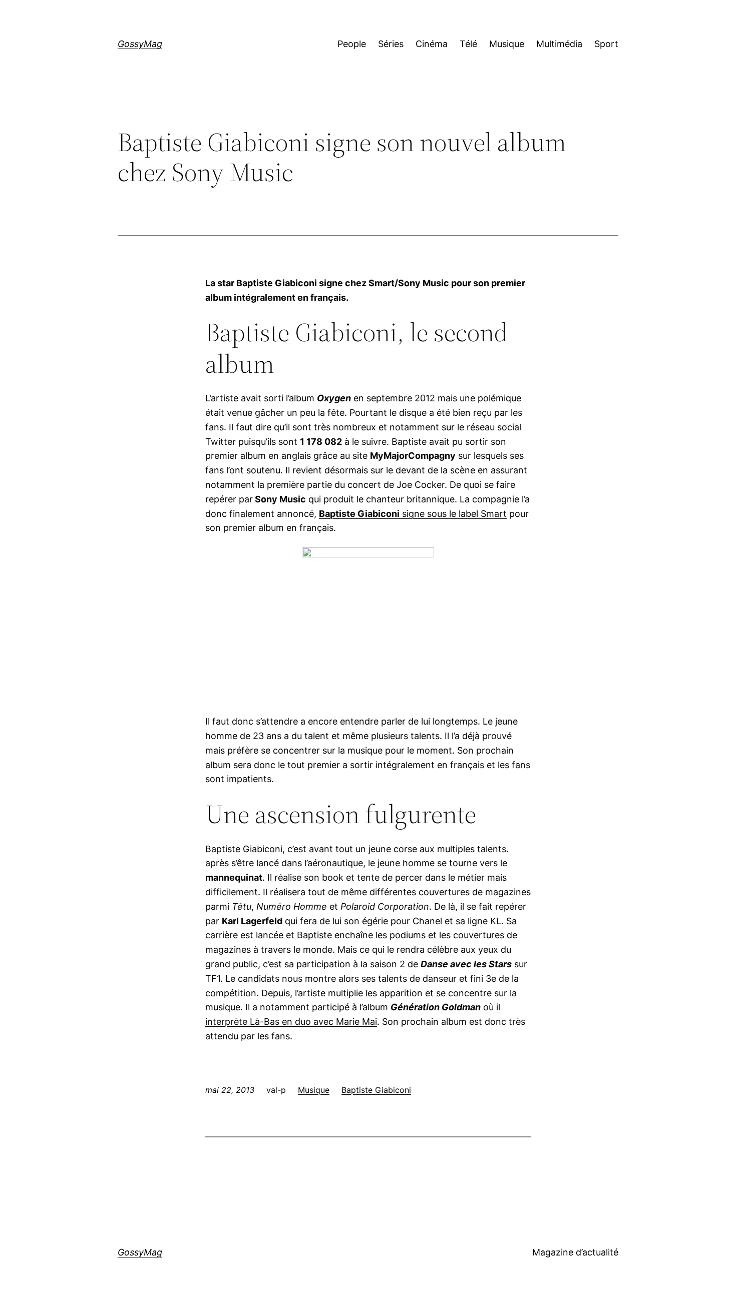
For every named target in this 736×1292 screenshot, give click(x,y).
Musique (313, 1090)
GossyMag (140, 44)
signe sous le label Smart (413, 513)
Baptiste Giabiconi (376, 1090)
